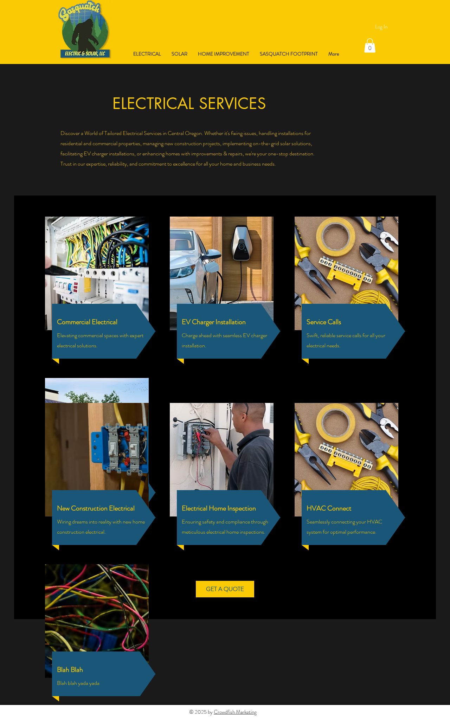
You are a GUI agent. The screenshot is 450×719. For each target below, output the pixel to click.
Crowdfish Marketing (235, 712)
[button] (370, 45)
